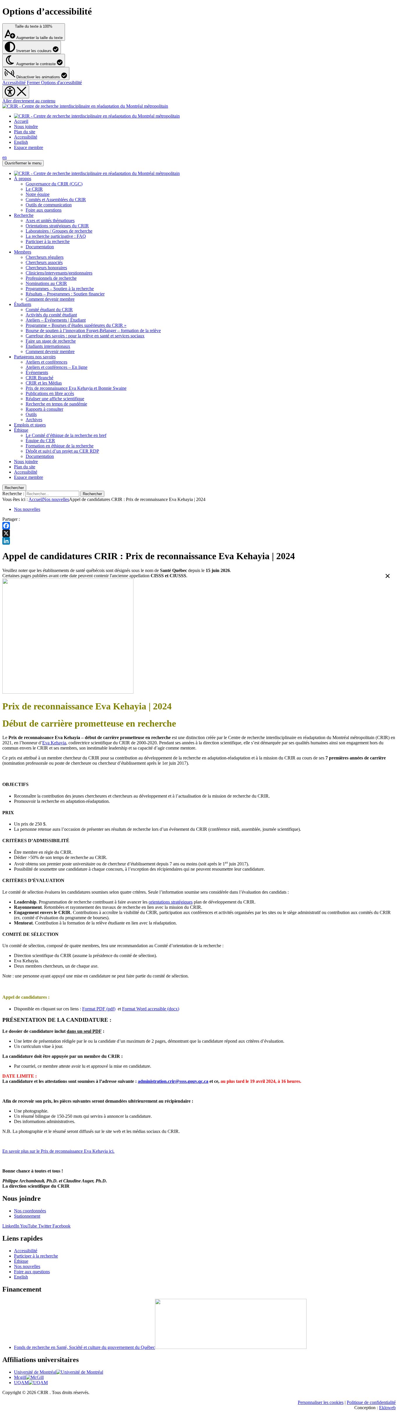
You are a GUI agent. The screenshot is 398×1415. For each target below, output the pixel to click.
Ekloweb (387, 1407)
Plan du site (24, 131)
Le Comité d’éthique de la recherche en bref (66, 435)
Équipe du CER (40, 440)
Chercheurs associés (44, 262)
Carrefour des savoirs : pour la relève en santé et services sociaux (85, 335)
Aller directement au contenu (28, 100)
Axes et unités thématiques (50, 220)
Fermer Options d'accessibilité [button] (54, 82)
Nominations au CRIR (46, 283)
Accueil (21, 121)
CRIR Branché (39, 377)
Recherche (24, 215)
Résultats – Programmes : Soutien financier (65, 293)
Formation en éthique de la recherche (60, 445)
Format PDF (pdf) (98, 1008)
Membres (22, 251)
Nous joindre (26, 126)
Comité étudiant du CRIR (49, 309)
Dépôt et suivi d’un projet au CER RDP (62, 451)
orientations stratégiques (171, 901)
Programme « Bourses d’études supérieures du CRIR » (76, 325)
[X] (199, 533)
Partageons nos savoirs (35, 356)
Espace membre (28, 147)
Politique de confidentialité (371, 1402)
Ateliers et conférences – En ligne (56, 367)
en (4, 157)
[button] (35, 73)
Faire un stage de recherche (51, 341)
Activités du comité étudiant (51, 314)
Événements (37, 372)
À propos (22, 178)
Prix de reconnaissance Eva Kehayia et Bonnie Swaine (76, 388)
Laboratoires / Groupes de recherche (59, 231)
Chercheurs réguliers (45, 257)
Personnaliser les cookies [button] (321, 1402)
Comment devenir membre (50, 299)
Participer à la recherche (48, 241)
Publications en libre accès (50, 393)
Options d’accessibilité (47, 11)
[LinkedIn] (199, 541)
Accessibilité (14, 82)
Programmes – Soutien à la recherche (60, 288)
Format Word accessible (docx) (150, 1008)
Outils (31, 414)
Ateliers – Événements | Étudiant (56, 320)
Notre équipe (38, 194)
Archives (34, 419)
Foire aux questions (43, 210)
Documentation (40, 246)
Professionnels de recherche (51, 278)
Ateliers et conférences (46, 361)
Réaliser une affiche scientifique (55, 398)
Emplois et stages (30, 424)
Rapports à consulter (44, 409)
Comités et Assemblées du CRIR (56, 199)
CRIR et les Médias (44, 382)
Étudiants (22, 304)
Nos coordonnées (30, 1210)
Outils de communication (49, 204)
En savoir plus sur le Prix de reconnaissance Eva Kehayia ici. (58, 1151)
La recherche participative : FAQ (56, 236)
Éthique (21, 430)
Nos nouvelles (56, 499)
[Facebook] (199, 525)
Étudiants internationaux (48, 346)
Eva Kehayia (54, 742)
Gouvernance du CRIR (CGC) (54, 183)
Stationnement (27, 1216)
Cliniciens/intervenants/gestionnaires (59, 272)
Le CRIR (34, 189)
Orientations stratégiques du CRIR (57, 225)
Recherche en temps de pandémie (56, 403)
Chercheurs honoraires (46, 267)
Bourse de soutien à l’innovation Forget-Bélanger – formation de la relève (93, 330)
